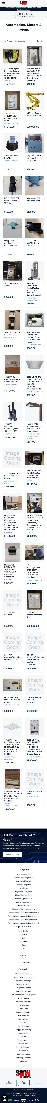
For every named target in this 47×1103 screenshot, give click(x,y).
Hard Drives (23, 888)
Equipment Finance (23, 988)
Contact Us (23, 1051)
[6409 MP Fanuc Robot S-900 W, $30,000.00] (34, 101)
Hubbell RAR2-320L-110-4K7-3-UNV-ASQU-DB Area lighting (35, 427)
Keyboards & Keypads (23, 892)
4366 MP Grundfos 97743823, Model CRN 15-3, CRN (12, 427)
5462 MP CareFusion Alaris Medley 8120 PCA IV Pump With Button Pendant (34, 289)
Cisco (23, 945)
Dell (23, 938)
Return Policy (23, 1044)
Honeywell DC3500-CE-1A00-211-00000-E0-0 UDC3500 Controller (10, 571)
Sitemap (23, 1061)
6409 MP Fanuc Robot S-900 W (34, 114)
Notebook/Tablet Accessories (23, 909)
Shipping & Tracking (23, 1030)
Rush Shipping (23, 1026)
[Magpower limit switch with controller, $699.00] (34, 143)
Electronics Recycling (23, 974)
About (23, 1037)
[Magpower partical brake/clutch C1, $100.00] (12, 228)
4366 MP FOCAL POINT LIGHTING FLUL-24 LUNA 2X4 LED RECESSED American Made (34, 383)
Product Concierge (23, 981)
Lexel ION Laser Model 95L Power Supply (12, 699)
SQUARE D (24, 941)
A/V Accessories (23, 874)
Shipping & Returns (23, 1058)
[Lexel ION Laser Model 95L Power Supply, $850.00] (12, 685)
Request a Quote (12, 854)
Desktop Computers (23, 885)
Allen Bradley (24, 931)
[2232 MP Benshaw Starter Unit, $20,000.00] (34, 600)
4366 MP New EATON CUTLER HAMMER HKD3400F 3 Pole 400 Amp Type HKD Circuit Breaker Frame (34, 747)
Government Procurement (23, 977)
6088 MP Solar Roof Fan (11, 157)
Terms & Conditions (23, 1047)
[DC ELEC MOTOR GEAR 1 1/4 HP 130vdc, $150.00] (12, 186)
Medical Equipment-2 (23, 899)
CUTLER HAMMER (23, 962)
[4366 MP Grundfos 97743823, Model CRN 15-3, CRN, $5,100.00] (12, 411)
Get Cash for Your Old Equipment (23, 995)
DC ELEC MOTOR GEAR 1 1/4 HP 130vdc (11, 200)
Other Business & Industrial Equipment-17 (23, 920)
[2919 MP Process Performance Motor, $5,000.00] (12, 458)
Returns (23, 1023)
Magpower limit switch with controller (34, 158)
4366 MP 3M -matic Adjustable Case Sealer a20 (12, 379)
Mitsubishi (23, 955)
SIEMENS (23, 934)
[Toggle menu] (3, 3)
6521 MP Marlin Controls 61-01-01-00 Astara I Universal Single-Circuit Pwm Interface (34, 75)
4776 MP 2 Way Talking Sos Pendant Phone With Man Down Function (34, 337)
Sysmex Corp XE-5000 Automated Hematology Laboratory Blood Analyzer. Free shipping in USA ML (35, 522)
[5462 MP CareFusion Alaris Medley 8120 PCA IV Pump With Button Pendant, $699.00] (34, 271)
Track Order (24, 1083)
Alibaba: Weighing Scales (23, 878)
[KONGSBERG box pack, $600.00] (34, 779)
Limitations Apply (23, 10)
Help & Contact (23, 1005)
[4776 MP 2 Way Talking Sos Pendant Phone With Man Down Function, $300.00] (34, 320)
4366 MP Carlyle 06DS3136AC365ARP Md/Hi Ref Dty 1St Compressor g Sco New (12, 796)
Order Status (23, 1009)
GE (23, 959)
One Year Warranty (23, 1002)
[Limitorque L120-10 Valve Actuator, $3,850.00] (34, 685)
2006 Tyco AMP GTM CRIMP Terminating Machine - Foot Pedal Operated (34, 572)
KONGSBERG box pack (34, 792)
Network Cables (23, 906)
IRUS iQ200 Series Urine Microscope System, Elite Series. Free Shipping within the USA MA (11, 522)
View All (23, 966)
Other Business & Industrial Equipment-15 (23, 913)
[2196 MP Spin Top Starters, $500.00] (12, 600)
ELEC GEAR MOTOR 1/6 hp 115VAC (33, 243)
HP (23, 948)
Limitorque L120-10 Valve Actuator (35, 699)
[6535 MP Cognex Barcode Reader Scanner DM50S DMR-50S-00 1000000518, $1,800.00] (12, 56)
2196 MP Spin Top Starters (12, 613)
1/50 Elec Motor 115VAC (11, 284)
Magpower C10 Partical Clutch (33, 199)
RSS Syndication (23, 1054)
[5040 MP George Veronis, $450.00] (12, 320)
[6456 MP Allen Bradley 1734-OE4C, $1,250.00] (12, 101)
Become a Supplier (23, 1012)
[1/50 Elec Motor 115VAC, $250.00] (12, 271)
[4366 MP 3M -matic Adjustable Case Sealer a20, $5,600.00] (12, 364)
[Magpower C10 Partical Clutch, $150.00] (34, 186)
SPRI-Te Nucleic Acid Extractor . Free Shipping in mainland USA (34, 474)
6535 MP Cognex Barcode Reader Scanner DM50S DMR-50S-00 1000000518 (11, 73)
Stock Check (23, 1033)
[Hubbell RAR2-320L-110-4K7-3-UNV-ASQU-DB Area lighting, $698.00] (34, 411)
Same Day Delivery (23, 991)
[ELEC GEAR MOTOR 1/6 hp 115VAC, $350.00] (34, 228)
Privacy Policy (23, 1019)
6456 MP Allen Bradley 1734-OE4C (10, 118)
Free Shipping (23, 998)
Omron (23, 952)
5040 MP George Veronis (12, 333)
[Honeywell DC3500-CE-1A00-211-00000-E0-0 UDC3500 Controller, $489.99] (12, 552)
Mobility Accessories (23, 902)
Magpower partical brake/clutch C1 (11, 243)
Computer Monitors (23, 881)
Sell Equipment (9, 1083)
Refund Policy (23, 1016)
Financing (38, 1083)
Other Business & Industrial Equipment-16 (23, 916)
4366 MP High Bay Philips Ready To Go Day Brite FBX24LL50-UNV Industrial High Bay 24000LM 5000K (12, 747)
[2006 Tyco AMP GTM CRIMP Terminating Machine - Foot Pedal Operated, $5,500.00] (34, 552)
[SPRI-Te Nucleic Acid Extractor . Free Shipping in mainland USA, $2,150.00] (34, 458)
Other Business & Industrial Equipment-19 (23, 923)
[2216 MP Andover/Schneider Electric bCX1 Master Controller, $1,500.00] (34, 642)
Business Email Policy (23, 984)
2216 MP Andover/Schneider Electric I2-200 (12, 657)
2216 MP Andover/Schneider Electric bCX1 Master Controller (35, 659)
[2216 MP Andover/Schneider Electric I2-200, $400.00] (12, 642)
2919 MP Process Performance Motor (12, 475)
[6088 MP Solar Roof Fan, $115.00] (12, 143)
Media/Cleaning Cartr (23, 895)
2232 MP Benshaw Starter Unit (34, 614)
